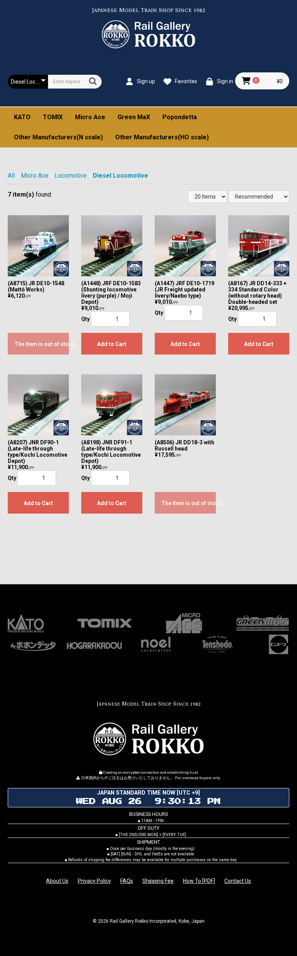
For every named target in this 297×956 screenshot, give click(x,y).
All (11, 175)
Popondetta (179, 117)
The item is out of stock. (41, 344)
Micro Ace (90, 117)
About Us (57, 881)
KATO (22, 117)
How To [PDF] (199, 881)
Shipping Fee (158, 881)
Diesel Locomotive (120, 175)
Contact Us (237, 881)
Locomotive (71, 175)
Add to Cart (111, 344)
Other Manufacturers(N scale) (58, 137)
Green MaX (134, 117)
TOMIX (53, 117)
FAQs (126, 881)
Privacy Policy (94, 881)
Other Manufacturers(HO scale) (162, 137)
